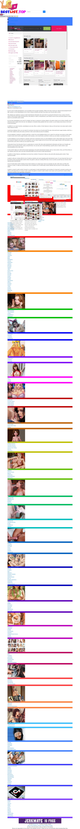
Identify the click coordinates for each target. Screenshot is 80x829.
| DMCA (46, 825)
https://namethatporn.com (14, 106)
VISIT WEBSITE (45, 207)
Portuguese (5, 22)
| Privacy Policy (40, 825)
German (4, 16)
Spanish (4, 20)
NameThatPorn (13, 201)
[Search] (44, 12)
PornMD (12, 176)
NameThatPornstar (29, 201)
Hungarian (5, 26)
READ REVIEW (59, 209)
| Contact (50, 825)
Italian (4, 24)
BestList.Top (35, 824)
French (4, 18)
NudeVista (27, 178)
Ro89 (54, 181)
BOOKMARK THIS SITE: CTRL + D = (8, 16)
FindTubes (41, 179)
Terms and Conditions (32, 825)
